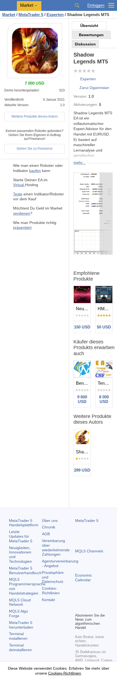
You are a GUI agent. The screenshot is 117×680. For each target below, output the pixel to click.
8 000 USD (104, 399)
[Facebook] (78, 599)
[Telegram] (87, 599)
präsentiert (22, 227)
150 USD (82, 327)
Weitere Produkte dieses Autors (34, 116)
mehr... (79, 162)
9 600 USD (82, 399)
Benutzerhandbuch (25, 570)
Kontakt (48, 600)
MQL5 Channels (89, 551)
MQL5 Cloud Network (20, 602)
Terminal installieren (18, 636)
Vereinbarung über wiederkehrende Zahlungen (56, 547)
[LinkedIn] (78, 608)
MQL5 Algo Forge (18, 613)
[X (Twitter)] (96, 599)
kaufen (35, 170)
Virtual (19, 185)
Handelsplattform (23, 522)
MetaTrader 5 (86, 520)
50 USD (104, 327)
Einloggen (95, 5)
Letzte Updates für (20, 536)
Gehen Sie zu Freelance (35, 148)
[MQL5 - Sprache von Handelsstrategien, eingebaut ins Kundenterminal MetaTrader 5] (8, 5)
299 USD (82, 470)
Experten (88, 79)
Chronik (48, 527)
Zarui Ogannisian (94, 87)
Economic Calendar (83, 577)
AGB (46, 534)
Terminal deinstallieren (20, 647)
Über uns (50, 520)
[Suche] (77, 5)
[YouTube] (104, 599)
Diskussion (85, 44)
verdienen (21, 213)
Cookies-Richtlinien (51, 590)
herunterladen (21, 624)
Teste (17, 194)
